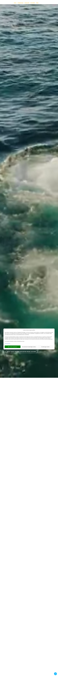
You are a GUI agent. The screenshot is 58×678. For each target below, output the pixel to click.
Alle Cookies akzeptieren (12, 346)
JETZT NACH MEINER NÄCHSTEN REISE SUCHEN (21, 351)
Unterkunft (27, 2)
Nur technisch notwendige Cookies (29, 346)
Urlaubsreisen (20, 2)
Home (15, 2)
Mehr (37, 2)
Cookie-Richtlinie (7, 343)
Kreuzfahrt (32, 2)
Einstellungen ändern (45, 346)
